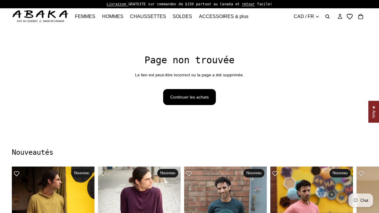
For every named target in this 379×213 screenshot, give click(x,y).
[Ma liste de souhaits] (349, 16)
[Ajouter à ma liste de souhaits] (16, 173)
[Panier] (360, 16)
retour (248, 4)
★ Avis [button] (374, 112)
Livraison (118, 4)
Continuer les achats (189, 97)
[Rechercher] (327, 16)
